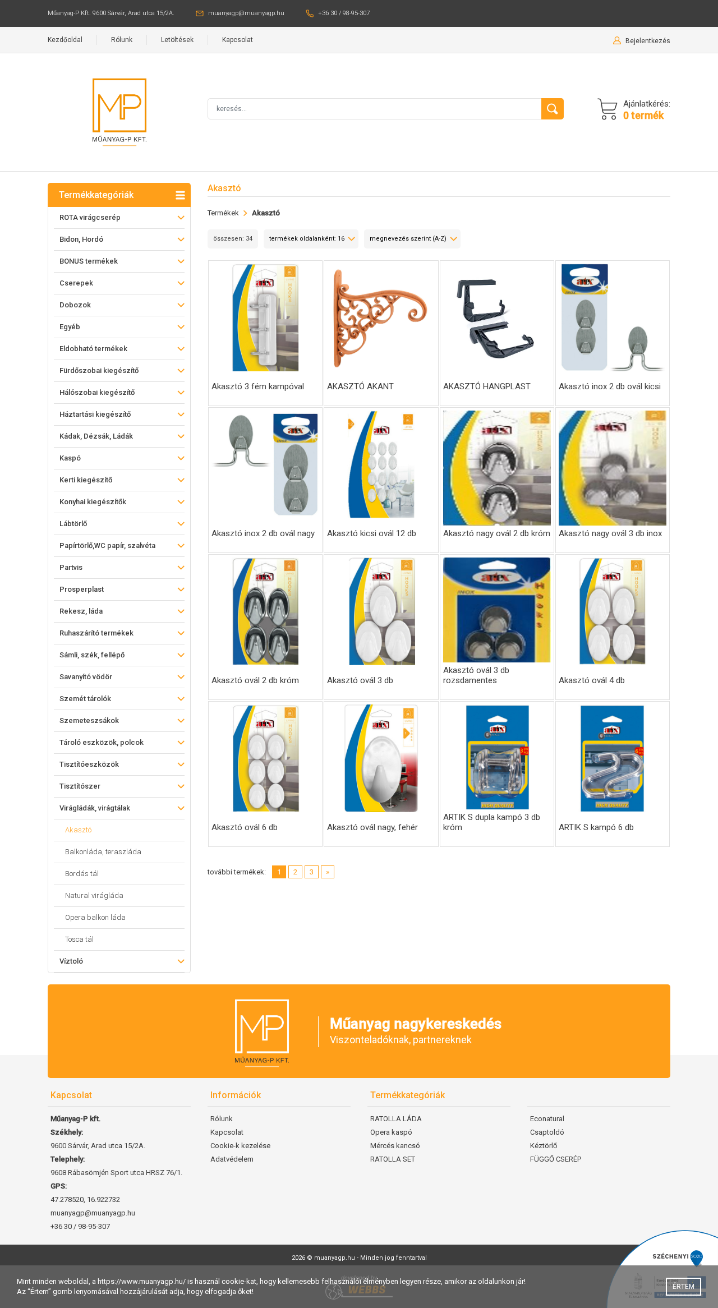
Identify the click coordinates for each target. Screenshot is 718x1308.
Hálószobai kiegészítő (97, 392)
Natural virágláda (94, 895)
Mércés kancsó (395, 1145)
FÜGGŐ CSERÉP (555, 1159)
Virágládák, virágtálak (94, 808)
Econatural (547, 1118)
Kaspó (70, 458)
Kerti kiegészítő (85, 480)
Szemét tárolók (85, 698)
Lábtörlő (73, 523)
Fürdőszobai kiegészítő (99, 370)
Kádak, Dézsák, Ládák (96, 436)
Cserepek (76, 283)
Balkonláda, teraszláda (103, 852)
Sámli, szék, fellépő (92, 655)
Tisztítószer (79, 786)
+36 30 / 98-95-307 (344, 13)
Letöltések (177, 40)
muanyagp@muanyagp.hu (246, 13)
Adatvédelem (232, 1159)
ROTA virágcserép (90, 217)
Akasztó (78, 830)
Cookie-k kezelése (240, 1145)
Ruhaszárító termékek (96, 633)
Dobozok (75, 305)
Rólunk (121, 40)
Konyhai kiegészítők (92, 502)
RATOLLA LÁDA (396, 1118)
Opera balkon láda (95, 917)
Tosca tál (79, 939)
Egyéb (69, 327)
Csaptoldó (547, 1132)
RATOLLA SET (392, 1159)
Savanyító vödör (85, 677)
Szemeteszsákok (89, 720)
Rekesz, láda (81, 611)
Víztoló (71, 961)
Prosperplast (81, 589)
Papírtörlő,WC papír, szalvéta (107, 545)
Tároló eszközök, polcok (101, 742)
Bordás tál (82, 873)
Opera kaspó (391, 1132)
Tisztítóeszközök (89, 764)
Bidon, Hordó (81, 239)
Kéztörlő (543, 1145)
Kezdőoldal (65, 40)
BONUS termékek (88, 261)
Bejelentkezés (647, 41)
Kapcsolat (237, 40)
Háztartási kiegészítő (95, 414)
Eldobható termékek (93, 348)
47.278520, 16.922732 (85, 1199)
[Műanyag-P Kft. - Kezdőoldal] (119, 111)
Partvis (70, 567)
